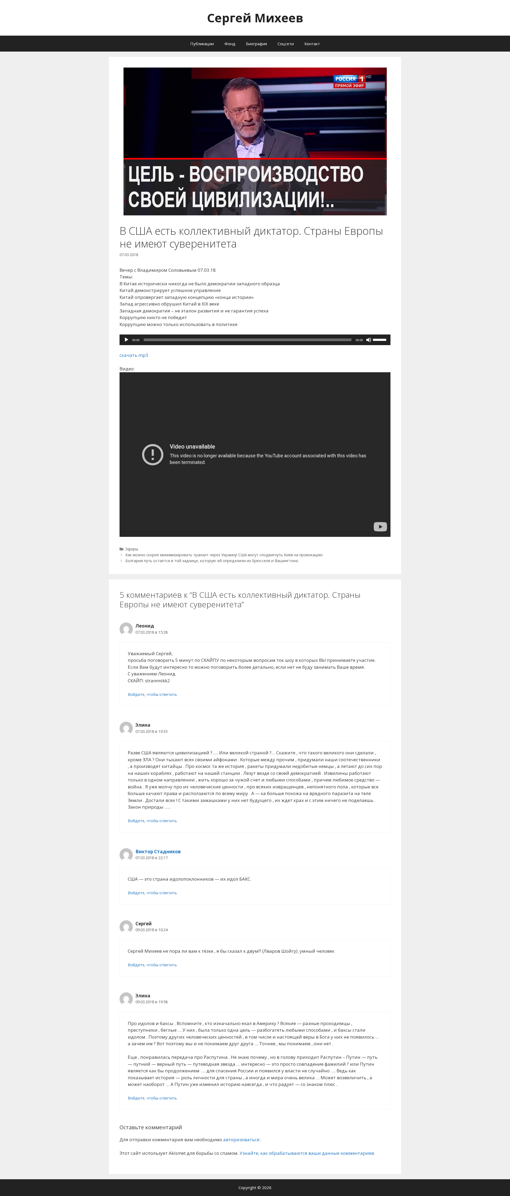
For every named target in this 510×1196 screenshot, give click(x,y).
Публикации (202, 43)
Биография (256, 43)
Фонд (229, 43)
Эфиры (131, 548)
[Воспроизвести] (126, 339)
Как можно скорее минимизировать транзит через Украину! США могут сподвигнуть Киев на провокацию (224, 554)
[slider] (380, 339)
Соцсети (286, 43)
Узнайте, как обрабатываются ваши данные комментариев (307, 1153)
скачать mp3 (134, 355)
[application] (255, 339)
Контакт (312, 43)
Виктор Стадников (158, 851)
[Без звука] (368, 339)
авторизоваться (241, 1139)
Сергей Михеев (255, 18)
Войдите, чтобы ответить (152, 694)
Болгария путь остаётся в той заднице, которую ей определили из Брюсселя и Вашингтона (211, 560)
